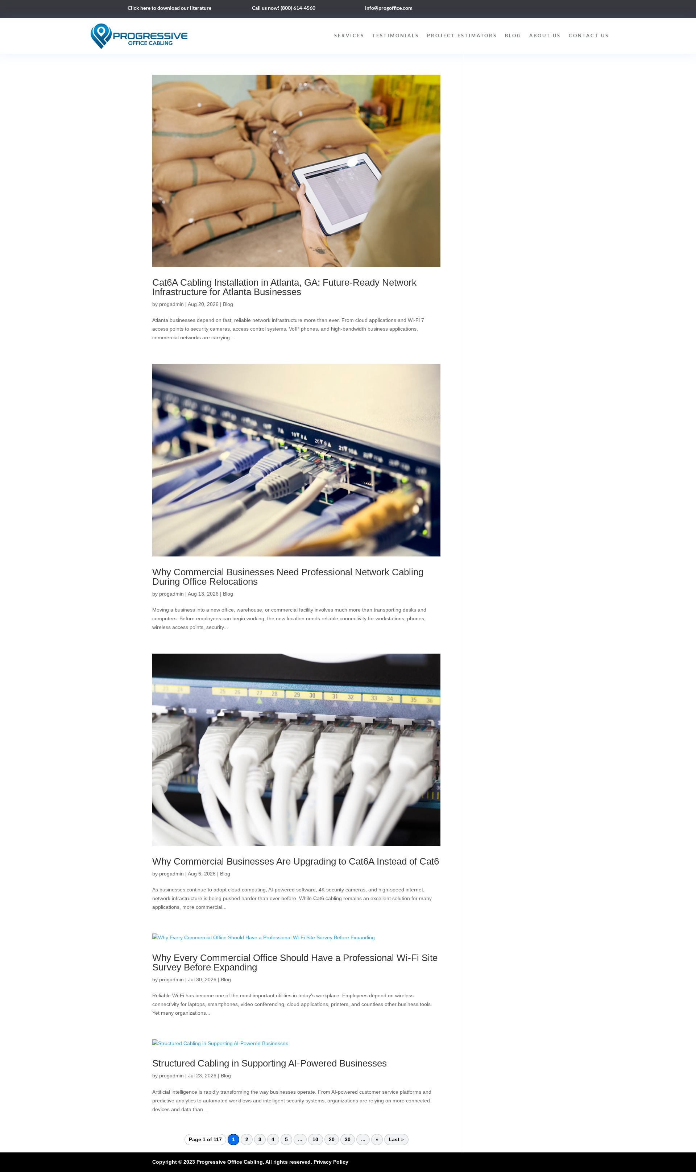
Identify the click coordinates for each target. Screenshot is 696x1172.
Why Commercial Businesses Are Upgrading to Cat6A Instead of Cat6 (295, 861)
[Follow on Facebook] (503, 9)
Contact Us (589, 35)
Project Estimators (462, 35)
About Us (545, 35)
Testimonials (395, 35)
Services (349, 35)
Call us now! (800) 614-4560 (283, 8)
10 (315, 1140)
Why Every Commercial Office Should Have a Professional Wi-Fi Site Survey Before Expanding (295, 962)
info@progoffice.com (389, 8)
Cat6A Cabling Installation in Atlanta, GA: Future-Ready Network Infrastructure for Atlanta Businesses (284, 287)
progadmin (171, 304)
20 (332, 1140)
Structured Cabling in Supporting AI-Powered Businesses (269, 1063)
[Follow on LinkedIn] (517, 9)
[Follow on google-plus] (532, 9)
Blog (513, 35)
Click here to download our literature (169, 8)
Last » (396, 1140)
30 (348, 1140)
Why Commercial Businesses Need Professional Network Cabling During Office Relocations (287, 577)
